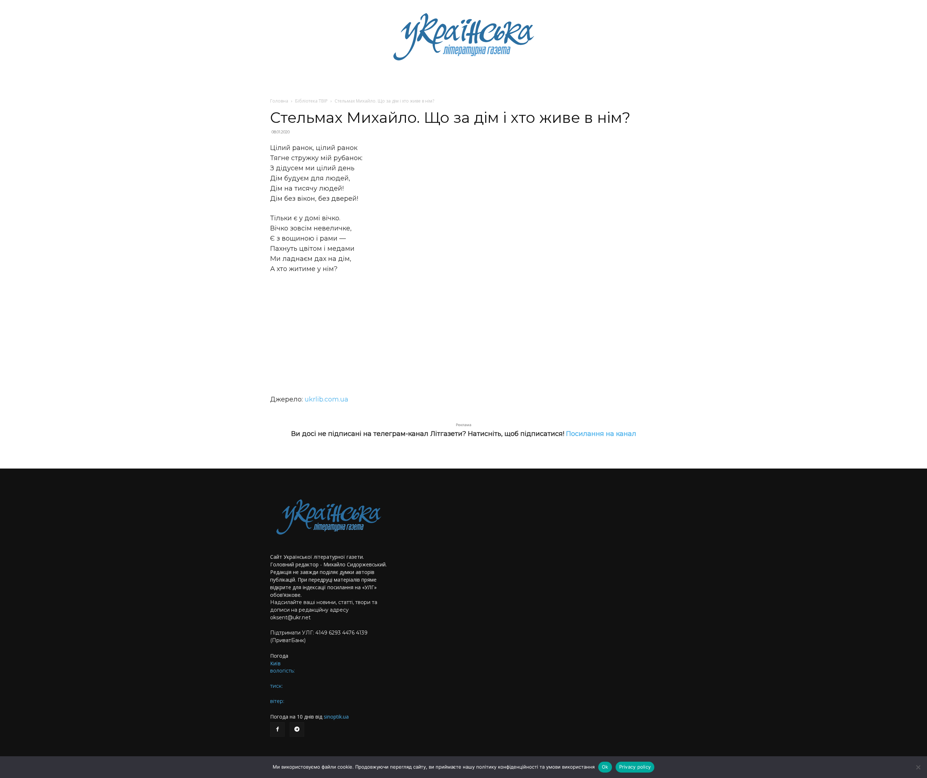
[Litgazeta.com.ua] (463, 36)
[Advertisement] (463, 334)
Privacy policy (635, 767)
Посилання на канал (601, 434)
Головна (279, 101)
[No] (918, 767)
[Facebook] (277, 729)
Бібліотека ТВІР (311, 101)
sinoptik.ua (336, 716)
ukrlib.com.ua (326, 399)
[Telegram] (297, 729)
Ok (605, 767)
